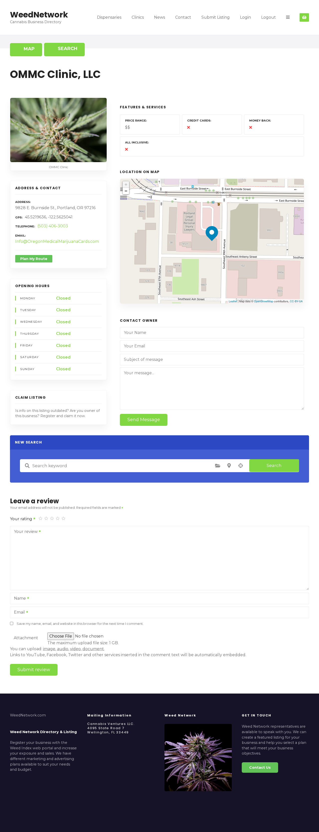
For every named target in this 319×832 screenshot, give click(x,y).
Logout (268, 17)
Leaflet (233, 301)
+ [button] (126, 184)
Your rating (21, 518)
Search (274, 465)
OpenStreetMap (263, 301)
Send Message (143, 419)
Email (18, 613)
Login (245, 17)
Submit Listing (215, 17)
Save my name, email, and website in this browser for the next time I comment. (80, 624)
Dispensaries (109, 17)
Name (18, 599)
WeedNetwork (39, 14)
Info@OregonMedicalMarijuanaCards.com (57, 241)
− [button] (126, 190)
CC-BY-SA (296, 301)
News (159, 17)
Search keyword (27, 466)
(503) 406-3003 (52, 226)
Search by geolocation (240, 466)
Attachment (26, 638)
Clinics (138, 17)
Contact (183, 17)
